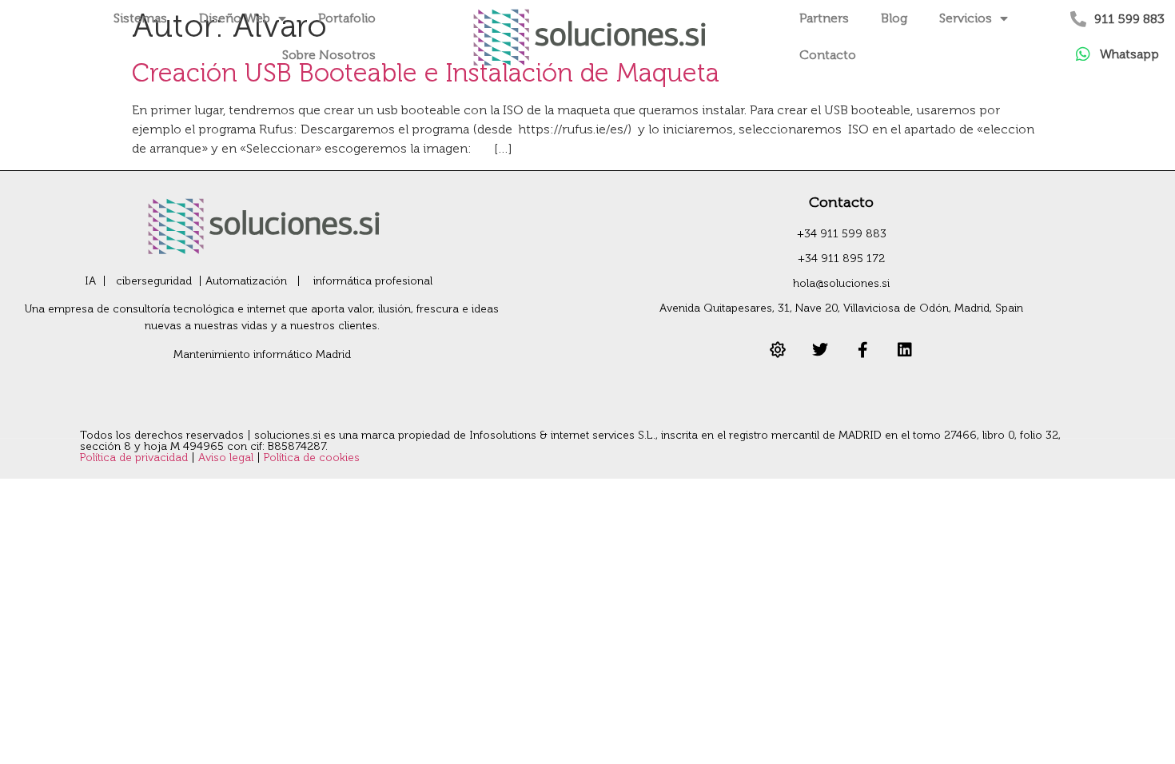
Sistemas (140, 18)
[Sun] (777, 350)
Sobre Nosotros (329, 54)
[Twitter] (820, 350)
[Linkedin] (904, 350)
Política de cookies (312, 457)
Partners (824, 18)
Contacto (827, 54)
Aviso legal (227, 457)
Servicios (965, 18)
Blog (894, 18)
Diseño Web (234, 18)
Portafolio (347, 18)
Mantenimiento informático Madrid (262, 354)
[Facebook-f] (862, 350)
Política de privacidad (135, 457)
